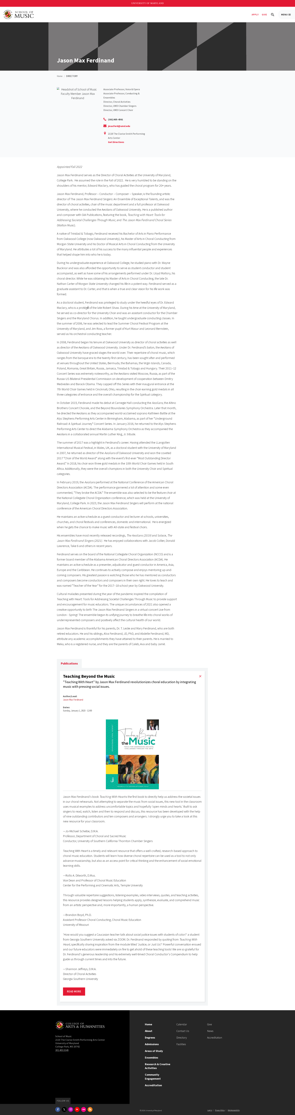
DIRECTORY (72, 76)
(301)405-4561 (115, 119)
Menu (288, 16)
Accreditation (153, 1085)
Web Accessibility (234, 1110)
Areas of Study (154, 1051)
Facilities (181, 1044)
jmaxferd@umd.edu (119, 126)
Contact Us (182, 1031)
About (148, 1031)
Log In (209, 1110)
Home (60, 76)
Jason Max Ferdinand (73, 699)
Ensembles (151, 1057)
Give (264, 14)
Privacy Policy (220, 1110)
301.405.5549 (62, 1050)
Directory (181, 1037)
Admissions (152, 1044)
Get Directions (116, 142)
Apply (255, 14)
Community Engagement (153, 1076)
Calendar (181, 1024)
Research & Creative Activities (157, 1066)
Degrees (150, 1037)
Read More (76, 993)
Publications (69, 663)
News (210, 1031)
